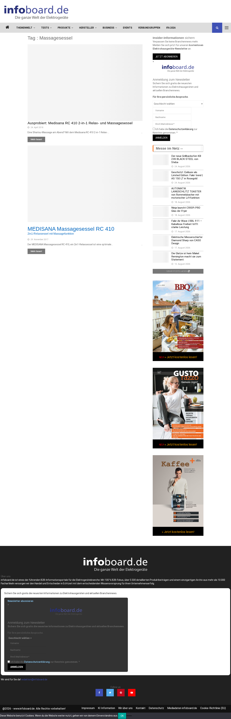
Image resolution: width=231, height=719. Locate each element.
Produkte (64, 27)
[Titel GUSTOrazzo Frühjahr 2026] (178, 438)
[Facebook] (99, 692)
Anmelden (161, 137)
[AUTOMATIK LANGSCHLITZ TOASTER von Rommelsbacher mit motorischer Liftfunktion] (161, 192)
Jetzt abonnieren (166, 56)
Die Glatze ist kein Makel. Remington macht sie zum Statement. (186, 256)
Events (127, 27)
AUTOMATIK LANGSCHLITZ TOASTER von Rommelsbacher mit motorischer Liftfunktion (186, 193)
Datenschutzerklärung (181, 129)
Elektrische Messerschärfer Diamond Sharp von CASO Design (187, 240)
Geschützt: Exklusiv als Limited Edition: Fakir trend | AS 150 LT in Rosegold (187, 175)
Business (108, 27)
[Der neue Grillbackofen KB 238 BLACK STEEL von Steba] (161, 159)
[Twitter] (110, 692)
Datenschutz (156, 708)
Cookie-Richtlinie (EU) (213, 708)
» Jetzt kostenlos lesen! (181, 357)
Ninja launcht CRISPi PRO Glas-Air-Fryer (185, 209)
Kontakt (140, 708)
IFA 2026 (171, 27)
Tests (45, 27)
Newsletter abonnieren (20, 601)
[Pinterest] (121, 692)
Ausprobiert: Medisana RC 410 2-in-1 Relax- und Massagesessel (80, 123)
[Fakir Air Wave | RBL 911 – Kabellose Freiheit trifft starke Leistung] (161, 224)
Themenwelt (24, 27)
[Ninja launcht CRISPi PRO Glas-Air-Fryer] (161, 211)
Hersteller (86, 27)
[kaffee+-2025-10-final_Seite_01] (178, 526)
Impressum (88, 708)
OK (122, 715)
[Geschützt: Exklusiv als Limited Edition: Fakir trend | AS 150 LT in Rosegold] (161, 176)
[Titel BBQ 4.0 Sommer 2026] (178, 351)
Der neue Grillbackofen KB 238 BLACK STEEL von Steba (186, 159)
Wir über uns (125, 708)
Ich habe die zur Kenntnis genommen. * (45, 662)
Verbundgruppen (149, 27)
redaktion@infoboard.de (34, 679)
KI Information (106, 708)
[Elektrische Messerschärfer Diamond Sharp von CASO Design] (161, 241)
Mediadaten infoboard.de (182, 708)
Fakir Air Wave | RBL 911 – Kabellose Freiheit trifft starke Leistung (186, 224)
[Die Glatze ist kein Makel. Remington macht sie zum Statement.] (161, 257)
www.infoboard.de (24, 708)
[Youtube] (131, 692)
